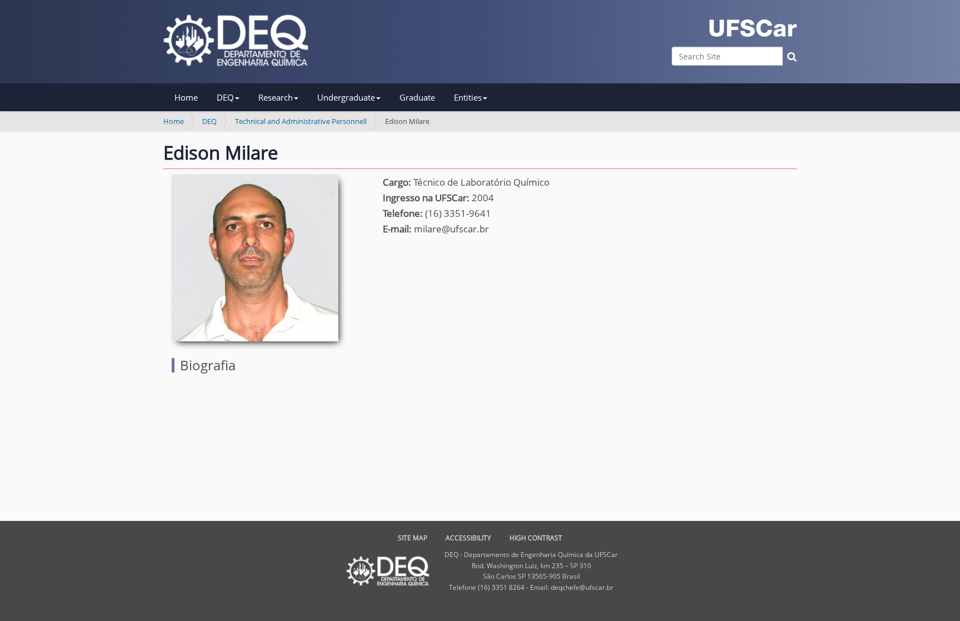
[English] (236, 40)
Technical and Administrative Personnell (301, 121)
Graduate (417, 97)
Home (186, 97)
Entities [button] (468, 97)
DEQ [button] (225, 97)
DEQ (209, 121)
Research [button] (275, 97)
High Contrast (535, 538)
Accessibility (468, 538)
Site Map (412, 538)
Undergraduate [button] (346, 97)
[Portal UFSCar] (753, 28)
